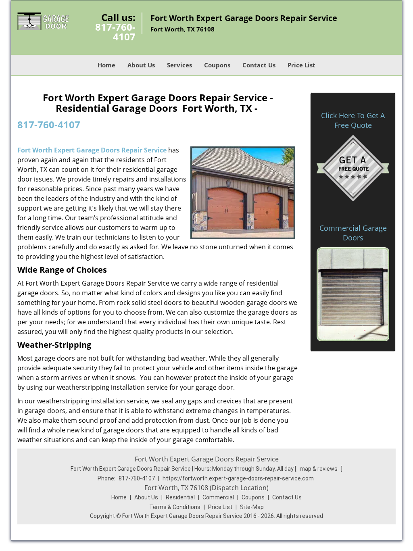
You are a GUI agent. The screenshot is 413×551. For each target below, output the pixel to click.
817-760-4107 (115, 31)
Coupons (217, 65)
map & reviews (319, 468)
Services (179, 65)
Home (106, 65)
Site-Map (252, 507)
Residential (180, 497)
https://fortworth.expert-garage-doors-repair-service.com (238, 478)
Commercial (218, 497)
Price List (301, 65)
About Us (141, 65)
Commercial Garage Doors (353, 232)
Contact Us (258, 65)
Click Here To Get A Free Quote (353, 120)
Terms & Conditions (174, 507)
